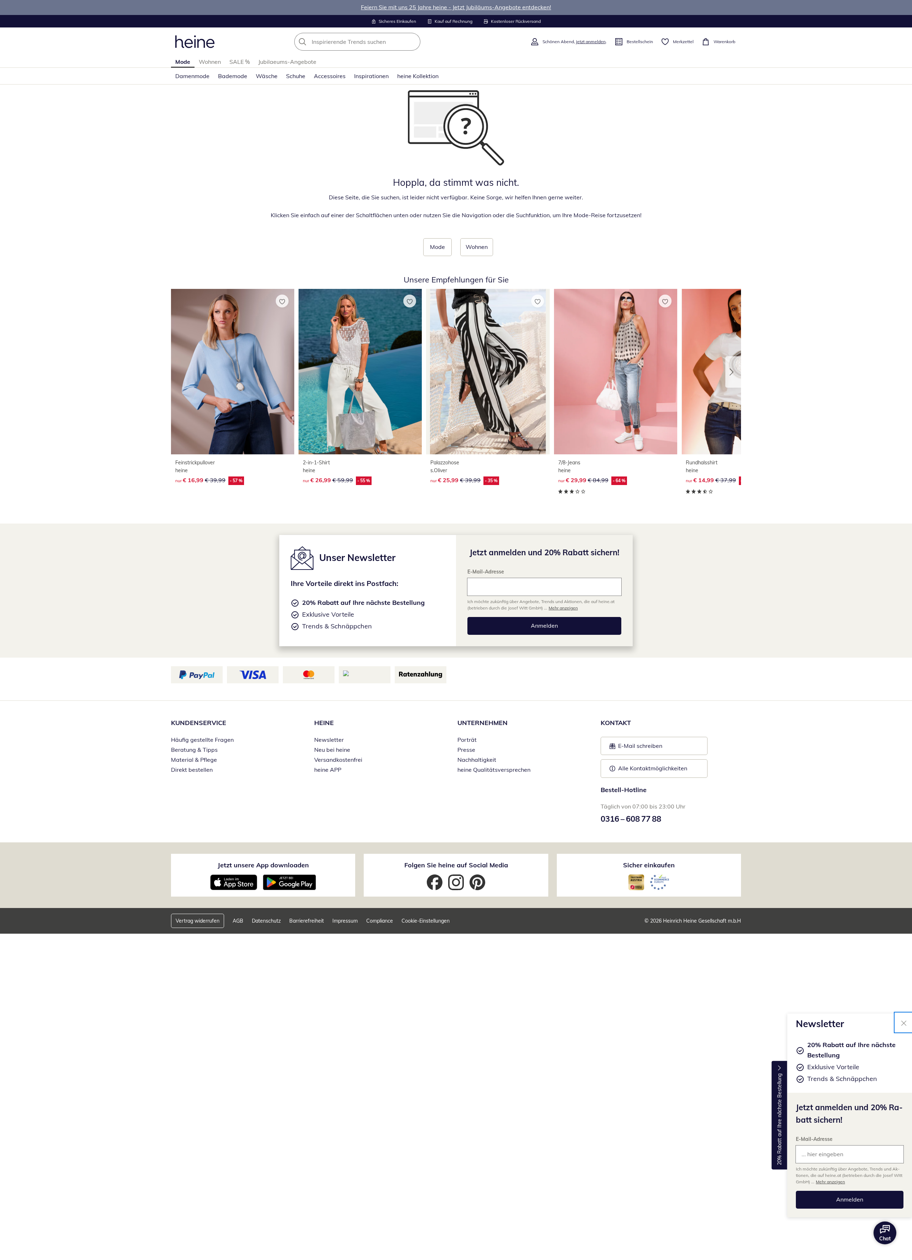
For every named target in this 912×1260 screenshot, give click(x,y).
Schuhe (295, 76)
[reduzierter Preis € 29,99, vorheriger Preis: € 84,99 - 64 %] (615, 371)
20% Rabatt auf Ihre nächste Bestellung (779, 1119)
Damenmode (192, 76)
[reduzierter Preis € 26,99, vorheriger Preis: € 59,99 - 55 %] (360, 371)
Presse (466, 749)
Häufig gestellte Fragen (202, 739)
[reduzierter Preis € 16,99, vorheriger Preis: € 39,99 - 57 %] (232, 371)
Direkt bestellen (192, 769)
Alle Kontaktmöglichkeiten (652, 768)
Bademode (232, 76)
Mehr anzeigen (830, 1181)
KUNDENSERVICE (198, 723)
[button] (733, 372)
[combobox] (373, 41)
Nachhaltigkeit (476, 759)
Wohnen (210, 61)
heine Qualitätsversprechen (493, 769)
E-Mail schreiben (636, 748)
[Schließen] (904, 1022)
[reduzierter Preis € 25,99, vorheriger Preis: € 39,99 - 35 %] (487, 371)
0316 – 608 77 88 (631, 819)
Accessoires (330, 76)
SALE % (239, 61)
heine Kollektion (418, 76)
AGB (238, 921)
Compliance (379, 921)
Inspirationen (371, 76)
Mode (182, 61)
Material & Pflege (194, 759)
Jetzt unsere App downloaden (263, 865)
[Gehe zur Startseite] (194, 41)
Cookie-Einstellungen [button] (425, 921)
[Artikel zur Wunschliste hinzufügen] (282, 301)
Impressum (345, 921)
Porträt (467, 739)
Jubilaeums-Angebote (287, 61)
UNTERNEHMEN (482, 723)
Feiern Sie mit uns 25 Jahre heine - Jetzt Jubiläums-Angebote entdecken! (456, 7)
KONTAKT (616, 723)
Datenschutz (266, 921)
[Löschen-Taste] (413, 42)
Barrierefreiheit (306, 921)
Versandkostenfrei (338, 759)
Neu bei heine (332, 749)
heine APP (327, 769)
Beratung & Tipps (194, 749)
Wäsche (267, 76)
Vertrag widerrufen (197, 921)
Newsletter (329, 739)
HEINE (324, 723)
